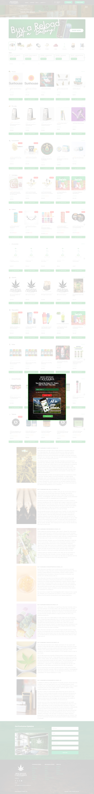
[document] (47, 397)
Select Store (39, 389)
